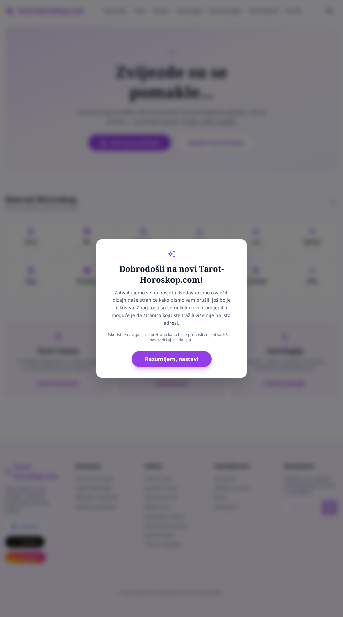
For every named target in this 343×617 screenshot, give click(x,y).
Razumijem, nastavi (171, 359)
